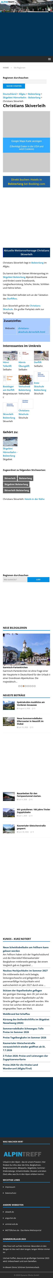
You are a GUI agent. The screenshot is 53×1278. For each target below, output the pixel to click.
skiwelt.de (9, 1212)
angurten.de (10, 1218)
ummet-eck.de (11, 1224)
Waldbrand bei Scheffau (16, 1013)
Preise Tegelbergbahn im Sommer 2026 (24, 1037)
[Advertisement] (28, 33)
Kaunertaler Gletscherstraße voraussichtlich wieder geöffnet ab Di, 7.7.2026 (24, 1047)
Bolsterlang (34, 93)
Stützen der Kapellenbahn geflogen (22, 990)
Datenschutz (10, 1193)
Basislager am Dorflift (8, 388)
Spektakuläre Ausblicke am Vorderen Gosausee (31, 703)
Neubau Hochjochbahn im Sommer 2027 (25, 970)
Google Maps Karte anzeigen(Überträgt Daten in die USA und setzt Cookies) (26, 145)
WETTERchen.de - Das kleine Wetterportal (23, 1230)
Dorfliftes (12, 298)
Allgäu (22, 93)
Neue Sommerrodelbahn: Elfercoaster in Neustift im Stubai (30, 721)
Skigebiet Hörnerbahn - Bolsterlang (21, 97)
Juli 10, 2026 (23, 727)
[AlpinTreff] (26, 10)
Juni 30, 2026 (24, 832)
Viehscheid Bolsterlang (25, 388)
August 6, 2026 (24, 708)
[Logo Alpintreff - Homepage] (22, 1158)
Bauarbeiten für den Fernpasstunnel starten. (29, 794)
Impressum (10, 1187)
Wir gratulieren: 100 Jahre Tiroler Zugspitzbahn (33, 810)
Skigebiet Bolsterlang (14, 277)
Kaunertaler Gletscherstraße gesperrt (31, 827)
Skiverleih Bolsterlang (9, 416)
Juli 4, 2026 (23, 799)
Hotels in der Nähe (35, 499)
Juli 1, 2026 (23, 816)
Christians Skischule (24, 412)
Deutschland (9, 93)
